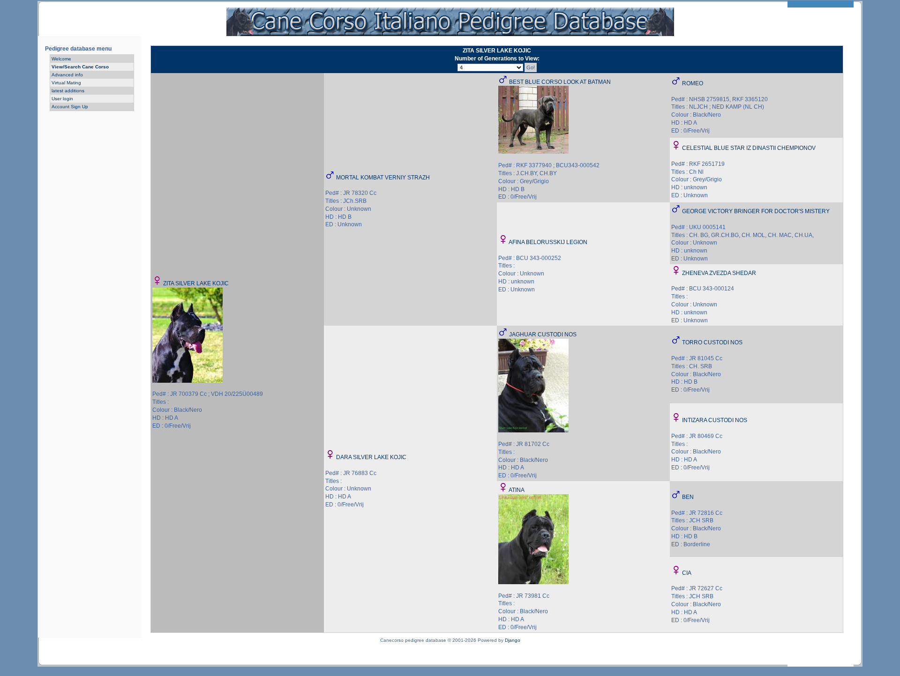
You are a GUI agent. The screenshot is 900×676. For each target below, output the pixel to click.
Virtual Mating (66, 82)
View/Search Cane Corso (80, 66)
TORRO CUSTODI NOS (712, 342)
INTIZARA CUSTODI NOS (714, 420)
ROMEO (692, 83)
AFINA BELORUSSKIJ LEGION (548, 242)
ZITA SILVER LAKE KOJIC (196, 283)
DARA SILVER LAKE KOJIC (371, 457)
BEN (688, 497)
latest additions (68, 90)
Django (512, 640)
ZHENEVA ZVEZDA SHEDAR (719, 273)
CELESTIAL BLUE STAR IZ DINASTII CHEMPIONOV (749, 148)
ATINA (517, 490)
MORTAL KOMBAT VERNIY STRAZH (383, 177)
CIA (686, 573)
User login (62, 98)
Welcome (61, 58)
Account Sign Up (70, 106)
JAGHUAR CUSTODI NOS (543, 334)
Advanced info (67, 74)
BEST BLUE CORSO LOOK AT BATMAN (560, 82)
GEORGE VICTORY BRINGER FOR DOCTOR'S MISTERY (756, 211)
